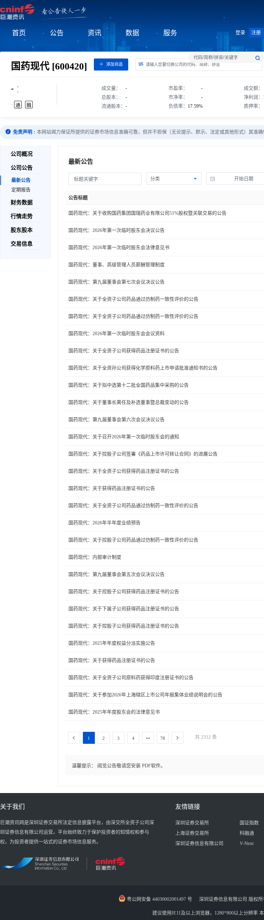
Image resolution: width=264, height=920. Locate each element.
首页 (19, 33)
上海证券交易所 (192, 833)
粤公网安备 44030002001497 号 (158, 899)
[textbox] (226, 57)
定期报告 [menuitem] (21, 189)
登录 (240, 32)
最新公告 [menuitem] (21, 180)
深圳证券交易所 (192, 822)
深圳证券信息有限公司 (199, 843)
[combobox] (226, 57)
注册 (256, 32)
